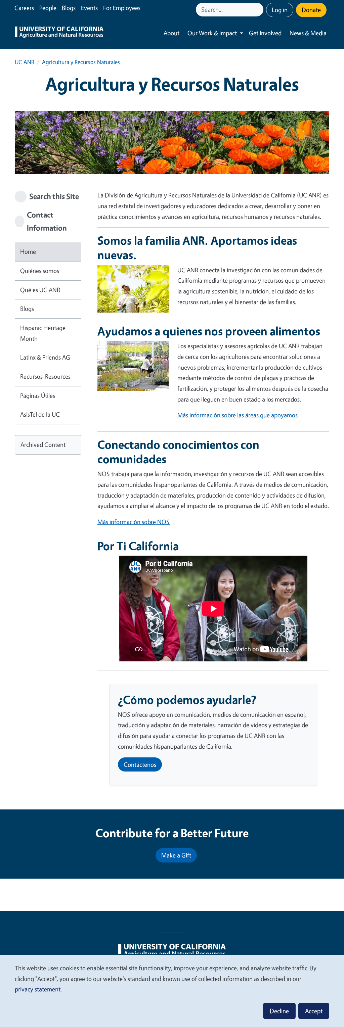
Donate (311, 10)
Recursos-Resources (45, 376)
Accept (313, 1011)
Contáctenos (140, 764)
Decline (279, 1011)
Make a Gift (176, 855)
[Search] (259, 9)
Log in (280, 10)
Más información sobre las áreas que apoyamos (237, 415)
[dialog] (172, 990)
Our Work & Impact (212, 33)
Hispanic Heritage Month (43, 333)
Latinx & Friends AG (45, 357)
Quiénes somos (39, 271)
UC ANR (24, 61)
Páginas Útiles (37, 395)
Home (28, 251)
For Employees (121, 8)
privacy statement (37, 989)
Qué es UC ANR (40, 290)
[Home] (59, 33)
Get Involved (265, 33)
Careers (24, 8)
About (171, 33)
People (47, 8)
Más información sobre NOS (133, 522)
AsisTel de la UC (40, 414)
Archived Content (43, 444)
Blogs (69, 8)
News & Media (308, 33)
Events (89, 8)
